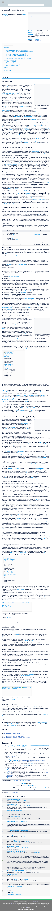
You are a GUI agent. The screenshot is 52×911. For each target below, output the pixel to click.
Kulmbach (15, 158)
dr (26, 748)
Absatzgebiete (7, 203)
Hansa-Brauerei (5, 409)
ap (36, 745)
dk (19, 748)
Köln (21, 292)
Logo (12, 892)
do (23, 748)
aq (37, 745)
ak (31, 745)
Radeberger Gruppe (11, 15)
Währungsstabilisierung (7, 307)
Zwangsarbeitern (21, 451)
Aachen (16, 153)
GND (15, 780)
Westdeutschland (5, 192)
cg (34, 746)
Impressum (20, 909)
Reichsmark (26, 438)
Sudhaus (19, 181)
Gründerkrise (38, 138)
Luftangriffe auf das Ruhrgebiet (13, 468)
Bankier (10, 129)
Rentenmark (27, 307)
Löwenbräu (27, 193)
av (42, 745)
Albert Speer (8, 264)
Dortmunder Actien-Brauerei (11, 164)
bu (22, 746)
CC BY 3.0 (25, 800)
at (40, 745)
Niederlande (12, 427)
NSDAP (26, 401)
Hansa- (23, 465)
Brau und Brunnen (19, 787)
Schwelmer (17, 518)
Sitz (29, 38)
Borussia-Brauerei (14, 100)
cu (48, 746)
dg (15, 748)
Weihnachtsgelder (9, 391)
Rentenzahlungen (42, 391)
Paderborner (26, 129)
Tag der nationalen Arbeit (17, 398)
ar (38, 745)
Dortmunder (23, 783)
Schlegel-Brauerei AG (19, 410)
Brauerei (37, 39)
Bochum (32, 410)
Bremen (24, 292)
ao (35, 745)
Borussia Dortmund (24, 675)
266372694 (27, 780)
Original (8, 771)
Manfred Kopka (17, 841)
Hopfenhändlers (26, 141)
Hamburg (47, 128)
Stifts (30, 789)
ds (27, 748)
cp (43, 746)
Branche (30, 39)
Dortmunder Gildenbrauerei (14, 255)
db (10, 748)
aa (22, 745)
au (41, 745)
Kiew (24, 445)
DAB (29, 785)
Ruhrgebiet (26, 640)
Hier (16, 903)
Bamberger (20, 141)
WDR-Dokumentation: (13, 739)
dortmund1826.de (11, 756)
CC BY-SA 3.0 (27, 805)
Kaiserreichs (24, 194)
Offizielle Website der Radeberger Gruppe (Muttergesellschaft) (16, 737)
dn (22, 748)
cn (41, 746)
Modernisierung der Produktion (39, 199)
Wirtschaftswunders (6, 528)
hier (11, 903)
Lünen (16, 239)
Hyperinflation (9, 309)
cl (39, 746)
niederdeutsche (8, 86)
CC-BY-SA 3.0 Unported (33, 901)
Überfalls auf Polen (25, 423)
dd (12, 748)
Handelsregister (45, 122)
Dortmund (5, 14)
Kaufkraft (4, 126)
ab (23, 745)
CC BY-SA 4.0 (27, 841)
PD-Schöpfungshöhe (15, 816)
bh (10, 746)
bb (48, 745)
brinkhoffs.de (38, 40)
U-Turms (4, 328)
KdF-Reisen (29, 395)
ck (38, 746)
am (33, 745)
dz (34, 748)
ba (47, 745)
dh (16, 748)
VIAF (23, 780)
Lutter (16, 188)
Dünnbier (43, 538)
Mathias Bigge (17, 805)
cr (45, 746)
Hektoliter (34, 137)
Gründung (30, 32)
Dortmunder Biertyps (35, 151)
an (34, 745)
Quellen (24, 789)
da (9, 748)
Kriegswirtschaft (18, 454)
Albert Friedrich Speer (21, 264)
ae (26, 745)
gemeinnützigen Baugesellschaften (9, 399)
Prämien (15, 391)
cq (44, 746)
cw (5, 748)
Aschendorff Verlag (12, 725)
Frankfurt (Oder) (10, 445)
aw (43, 745)
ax (44, 745)
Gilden (36, 787)
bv (23, 746)
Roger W (16, 852)
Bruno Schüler (5, 401)
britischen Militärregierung (30, 498)
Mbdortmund (16, 879)
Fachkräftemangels (15, 450)
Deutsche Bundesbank (14, 760)
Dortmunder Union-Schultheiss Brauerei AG (19, 552)
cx (6, 748)
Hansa (39, 787)
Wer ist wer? (26, 765)
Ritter (27, 789)
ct (47, 746)
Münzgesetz (9, 759)
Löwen (11, 789)
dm (21, 748)
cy (7, 748)
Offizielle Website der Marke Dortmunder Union (13, 735)
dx (32, 748)
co (42, 746)
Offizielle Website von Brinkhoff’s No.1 (11, 733)
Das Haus (8, 768)
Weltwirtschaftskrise (14, 338)
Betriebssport (35, 395)
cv (49, 746)
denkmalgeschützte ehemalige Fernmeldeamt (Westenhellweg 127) (15, 92)
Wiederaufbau (5, 491)
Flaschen (39, 457)
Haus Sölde (26, 128)
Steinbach (10, 188)
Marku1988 (16, 800)
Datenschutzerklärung (29, 909)
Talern (34, 125)
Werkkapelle (6, 396)
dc (11, 748)
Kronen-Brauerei (30, 465)
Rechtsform (30, 30)
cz (8, 748)
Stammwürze (23, 221)
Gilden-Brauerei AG (38, 234)
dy (33, 748)
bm (14, 746)
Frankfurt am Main (32, 443)
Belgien (5, 428)
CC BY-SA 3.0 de (25, 847)
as (39, 745)
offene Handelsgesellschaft (16, 105)
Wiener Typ (35, 164)
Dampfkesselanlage (6, 110)
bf (8, 746)
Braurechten (4, 290)
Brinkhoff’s (27, 787)
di (17, 748)
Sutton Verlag (30, 763)
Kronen (46, 787)
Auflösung (30, 34)
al (32, 745)
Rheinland (26, 162)
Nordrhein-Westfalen (41, 713)
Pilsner (17, 634)
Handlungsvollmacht (23, 106)
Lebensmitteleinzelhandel (34, 706)
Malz (27, 428)
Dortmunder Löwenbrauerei (28, 116)
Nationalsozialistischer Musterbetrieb (28, 407)
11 (13, 645)
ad (25, 745)
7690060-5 (18, 780)
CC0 (24, 836)
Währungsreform (25, 535)
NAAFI (46, 504)
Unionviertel (33, 119)
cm (40, 746)
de (13, 748)
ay (45, 745)
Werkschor (43, 395)
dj (18, 748)
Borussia (10, 787)
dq (25, 748)
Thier (33, 789)
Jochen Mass (31, 674)
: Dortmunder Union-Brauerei (12, 732)
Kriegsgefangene (7, 451)
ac (24, 745)
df (14, 748)
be (7, 746)
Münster (16, 236)
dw (31, 748)
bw (24, 746)
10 (9, 643)
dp (24, 748)
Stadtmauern (41, 113)
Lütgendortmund (40, 587)
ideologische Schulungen (21, 395)
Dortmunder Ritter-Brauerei (35, 463)
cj (37, 746)
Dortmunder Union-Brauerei (15, 894)
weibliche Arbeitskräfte (40, 450)
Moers (13, 238)
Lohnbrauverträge (36, 454)
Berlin (19, 162)
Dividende (26, 142)
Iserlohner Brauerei (46, 286)
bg (9, 746)
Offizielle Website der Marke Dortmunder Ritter (13, 736)
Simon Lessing (32, 141)
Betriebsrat (38, 499)
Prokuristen (4, 498)
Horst (14, 234)
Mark (41, 125)
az (46, 745)
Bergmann (25, 785)
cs (46, 746)
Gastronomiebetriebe (40, 468)
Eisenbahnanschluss (6, 295)
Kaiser (35, 785)
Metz (40, 442)
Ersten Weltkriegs (24, 190)
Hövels (31, 785)
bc (5, 746)
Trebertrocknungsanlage (29, 298)
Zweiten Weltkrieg (28, 290)
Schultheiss (17, 193)
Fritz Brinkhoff (17, 116)
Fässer (44, 457)
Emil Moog (47, 182)
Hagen (20, 96)
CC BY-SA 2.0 (37, 852)
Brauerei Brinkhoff (20, 589)
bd (6, 746)
